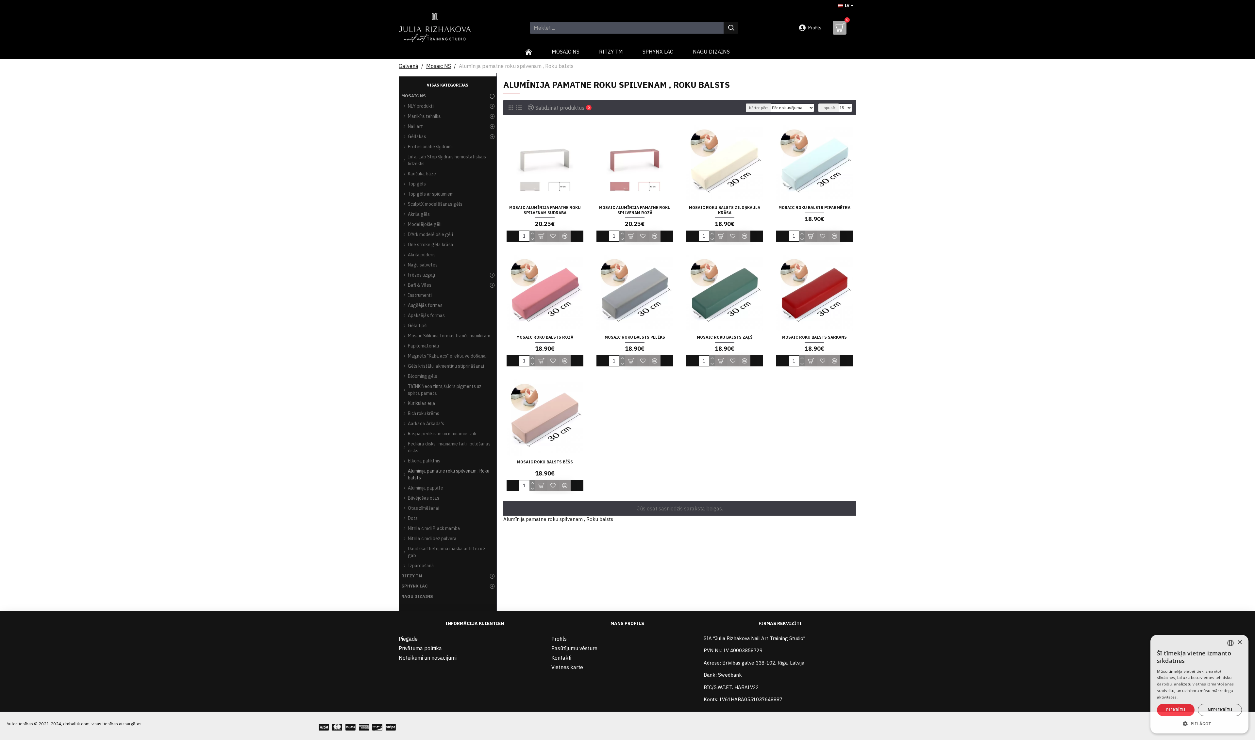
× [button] (1239, 642)
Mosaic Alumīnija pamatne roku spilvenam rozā (635, 210)
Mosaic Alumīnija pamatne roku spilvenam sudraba (545, 210)
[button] (1199, 723)
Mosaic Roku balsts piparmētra (814, 207)
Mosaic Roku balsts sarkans (814, 337)
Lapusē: (829, 107)
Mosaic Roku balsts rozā (544, 337)
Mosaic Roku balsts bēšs (545, 461)
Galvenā (408, 66)
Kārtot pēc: (758, 107)
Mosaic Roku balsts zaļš (725, 337)
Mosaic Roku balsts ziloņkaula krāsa (724, 210)
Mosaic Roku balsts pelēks (635, 337)
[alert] (1199, 684)
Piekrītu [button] (1175, 710)
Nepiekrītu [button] (1220, 710)
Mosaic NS (438, 66)
